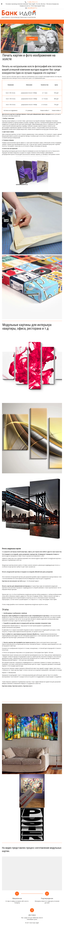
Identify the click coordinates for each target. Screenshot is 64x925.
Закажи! (32, 38)
